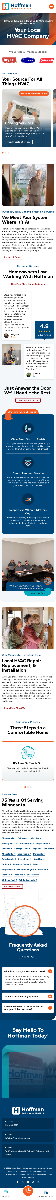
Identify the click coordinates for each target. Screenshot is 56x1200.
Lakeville (6, 848)
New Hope (38, 859)
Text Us (6, 1196)
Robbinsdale (8, 859)
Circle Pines (24, 859)
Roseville (18, 874)
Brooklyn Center (21, 864)
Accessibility (10, 1174)
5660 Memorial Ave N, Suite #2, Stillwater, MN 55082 (27, 1153)
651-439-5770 (11, 1125)
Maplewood (7, 869)
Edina (36, 864)
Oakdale (42, 869)
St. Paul (5, 864)
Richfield (6, 874)
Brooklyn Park (9, 843)
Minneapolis (8, 838)
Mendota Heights (25, 869)
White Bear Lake (27, 880)
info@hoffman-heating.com (18, 1138)
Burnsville (38, 854)
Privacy (24, 1177)
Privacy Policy (24, 1171)
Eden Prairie (23, 854)
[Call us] (28, 1190)
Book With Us (45, 1196)
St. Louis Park (8, 880)
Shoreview (32, 874)
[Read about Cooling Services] (26, 118)
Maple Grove (42, 843)
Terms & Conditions (39, 1171)
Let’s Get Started (12, 886)
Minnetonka (8, 854)
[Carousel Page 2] (5, 153)
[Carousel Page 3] (8, 153)
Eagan (36, 848)
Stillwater (22, 838)
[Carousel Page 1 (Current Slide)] (3, 153)
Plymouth (47, 848)
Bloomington (26, 843)
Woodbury (36, 838)
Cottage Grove (21, 848)
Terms (31, 1177)
